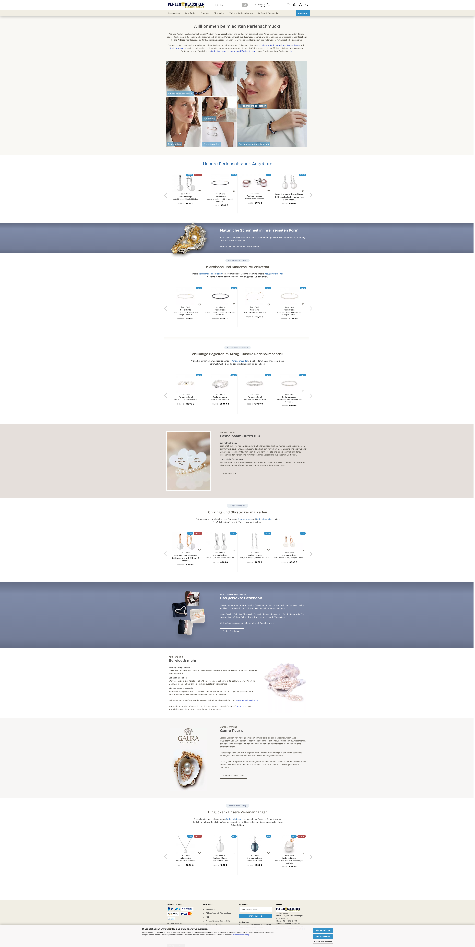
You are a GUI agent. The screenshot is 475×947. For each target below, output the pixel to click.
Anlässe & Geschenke (268, 13)
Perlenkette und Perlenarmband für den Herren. (233, 51)
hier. (291, 51)
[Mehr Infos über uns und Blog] (288, 5)
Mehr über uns (229, 473)
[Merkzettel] (307, 5)
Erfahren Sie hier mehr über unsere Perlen (239, 246)
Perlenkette (220, 198)
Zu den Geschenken (232, 631)
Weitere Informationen (323, 942)
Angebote (302, 13)
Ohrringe (205, 13)
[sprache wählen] (294, 5)
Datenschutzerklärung (241, 935)
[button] (300, 5)
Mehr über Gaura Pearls (233, 775)
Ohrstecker (219, 13)
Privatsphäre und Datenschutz (218, 921)
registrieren (242, 706)
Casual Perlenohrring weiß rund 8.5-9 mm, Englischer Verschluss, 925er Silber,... (289, 197)
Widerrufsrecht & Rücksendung (218, 913)
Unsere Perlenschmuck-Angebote (237, 163)
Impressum (210, 909)
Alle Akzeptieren (323, 930)
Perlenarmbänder (278, 45)
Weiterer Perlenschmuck (241, 13)
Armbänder (190, 13)
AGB (207, 917)
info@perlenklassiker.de (247, 700)
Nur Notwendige (323, 936)
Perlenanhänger (233, 819)
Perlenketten (174, 13)
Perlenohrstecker (178, 48)
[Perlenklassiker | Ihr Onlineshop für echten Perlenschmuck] (187, 5)
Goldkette (255, 309)
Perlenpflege (244, 925)
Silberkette (185, 858)
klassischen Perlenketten (210, 274)
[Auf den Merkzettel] (199, 191)
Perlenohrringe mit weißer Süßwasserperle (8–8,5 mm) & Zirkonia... (185, 557)
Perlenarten (255, 925)
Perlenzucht (266, 925)
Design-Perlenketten (273, 274)
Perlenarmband (186, 396)
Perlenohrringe (294, 45)
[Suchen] (245, 5)
